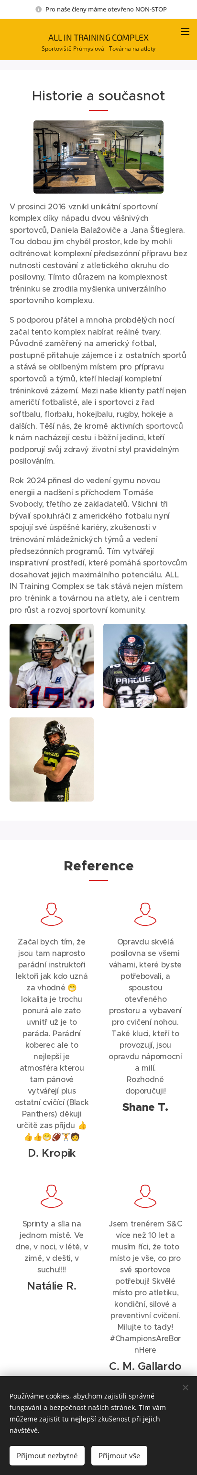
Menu (185, 31)
